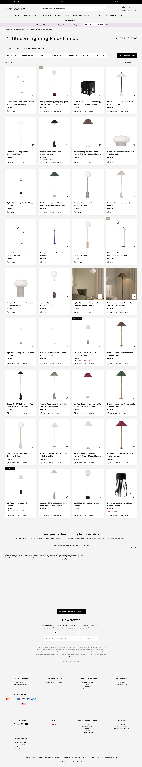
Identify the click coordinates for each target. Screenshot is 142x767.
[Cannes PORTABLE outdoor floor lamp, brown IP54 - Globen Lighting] (54, 493)
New (17, 16)
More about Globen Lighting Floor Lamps (32, 48)
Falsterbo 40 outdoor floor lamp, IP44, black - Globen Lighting (87, 103)
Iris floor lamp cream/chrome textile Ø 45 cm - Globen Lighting (87, 454)
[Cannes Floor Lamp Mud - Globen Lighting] (121, 192)
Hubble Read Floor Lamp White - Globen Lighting (53, 354)
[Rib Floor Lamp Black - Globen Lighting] (20, 493)
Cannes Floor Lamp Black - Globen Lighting (51, 152)
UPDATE (94, 25)
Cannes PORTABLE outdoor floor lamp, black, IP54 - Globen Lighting (20, 405)
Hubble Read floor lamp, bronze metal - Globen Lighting (120, 254)
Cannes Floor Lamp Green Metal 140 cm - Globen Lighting (53, 405)
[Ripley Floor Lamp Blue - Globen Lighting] (54, 242)
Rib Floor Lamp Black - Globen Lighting (19, 504)
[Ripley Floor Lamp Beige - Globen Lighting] (20, 342)
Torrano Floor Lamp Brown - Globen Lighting (52, 304)
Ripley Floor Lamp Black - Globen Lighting (20, 204)
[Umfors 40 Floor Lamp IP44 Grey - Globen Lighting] (20, 291)
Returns (87, 684)
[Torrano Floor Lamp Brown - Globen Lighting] (54, 291)
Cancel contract (87, 689)
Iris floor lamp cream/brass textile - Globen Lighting (54, 454)
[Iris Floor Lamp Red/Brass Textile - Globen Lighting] (121, 442)
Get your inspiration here (70, 611)
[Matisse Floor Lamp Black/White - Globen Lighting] (121, 90)
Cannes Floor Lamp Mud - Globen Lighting (121, 204)
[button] (33, 95)
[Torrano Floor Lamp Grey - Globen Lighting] (88, 192)
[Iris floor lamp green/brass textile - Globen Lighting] (121, 393)
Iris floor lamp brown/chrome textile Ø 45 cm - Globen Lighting (87, 152)
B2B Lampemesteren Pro (121, 728)
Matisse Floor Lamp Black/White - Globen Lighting (121, 103)
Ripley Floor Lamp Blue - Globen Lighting (53, 254)
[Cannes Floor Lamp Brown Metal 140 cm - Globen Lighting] (121, 291)
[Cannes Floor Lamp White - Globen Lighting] (20, 141)
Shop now (77, 25)
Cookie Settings (121, 726)
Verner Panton (20, 744)
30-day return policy (121, 684)
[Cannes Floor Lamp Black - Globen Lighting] (54, 141)
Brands (18, 29)
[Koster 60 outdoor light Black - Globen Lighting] (121, 493)
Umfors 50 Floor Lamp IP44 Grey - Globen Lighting (120, 152)
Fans (67, 16)
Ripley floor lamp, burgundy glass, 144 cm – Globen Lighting (54, 103)
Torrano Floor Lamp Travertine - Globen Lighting (87, 254)
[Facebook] (14, 724)
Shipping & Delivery (87, 682)
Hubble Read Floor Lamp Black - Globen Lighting (20, 254)
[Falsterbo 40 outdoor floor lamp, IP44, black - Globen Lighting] (88, 90)
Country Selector (88, 732)
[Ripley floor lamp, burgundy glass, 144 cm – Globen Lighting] (54, 90)
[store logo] (15, 8)
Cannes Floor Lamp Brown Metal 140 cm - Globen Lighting (120, 304)
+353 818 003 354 (20, 682)
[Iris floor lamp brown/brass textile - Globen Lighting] (121, 342)
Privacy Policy (88, 728)
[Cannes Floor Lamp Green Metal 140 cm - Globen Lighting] (54, 393)
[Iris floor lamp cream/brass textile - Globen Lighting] (54, 442)
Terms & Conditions (87, 726)
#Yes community (121, 724)
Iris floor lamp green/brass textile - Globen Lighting (121, 405)
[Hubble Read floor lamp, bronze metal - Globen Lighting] (121, 242)
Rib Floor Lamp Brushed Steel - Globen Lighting (86, 354)
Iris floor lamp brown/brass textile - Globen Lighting (121, 354)
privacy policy (72, 656)
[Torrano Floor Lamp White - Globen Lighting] (20, 442)
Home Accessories (20, 749)
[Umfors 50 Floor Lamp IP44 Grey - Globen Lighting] (121, 141)
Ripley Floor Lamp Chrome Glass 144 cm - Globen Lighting (87, 304)
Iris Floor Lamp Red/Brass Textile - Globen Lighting (121, 454)
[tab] (11, 55)
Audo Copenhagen (20, 742)
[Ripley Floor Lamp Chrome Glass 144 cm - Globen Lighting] (88, 291)
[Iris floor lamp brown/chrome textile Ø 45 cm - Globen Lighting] (88, 141)
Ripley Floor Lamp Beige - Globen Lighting (20, 354)
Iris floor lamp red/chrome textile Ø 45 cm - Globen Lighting (87, 405)
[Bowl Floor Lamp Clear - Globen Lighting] (88, 493)
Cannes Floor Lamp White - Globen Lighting (18, 152)
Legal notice (87, 730)
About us (87, 724)
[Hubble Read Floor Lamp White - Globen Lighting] (54, 342)
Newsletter (121, 682)
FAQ (20, 686)
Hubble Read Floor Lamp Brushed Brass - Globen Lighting (20, 103)
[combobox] (73, 8)
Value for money (20, 746)
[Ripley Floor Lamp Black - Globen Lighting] (20, 192)
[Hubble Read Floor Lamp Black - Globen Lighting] (20, 242)
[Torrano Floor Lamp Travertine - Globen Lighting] (88, 242)
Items (9, 48)
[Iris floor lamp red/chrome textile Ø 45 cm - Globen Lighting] (88, 393)
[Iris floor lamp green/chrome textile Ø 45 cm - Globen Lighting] (54, 192)
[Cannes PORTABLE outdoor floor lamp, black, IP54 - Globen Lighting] (20, 393)
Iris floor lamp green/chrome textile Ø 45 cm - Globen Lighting (54, 204)
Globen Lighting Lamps (28, 29)
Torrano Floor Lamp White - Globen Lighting (18, 454)
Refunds (87, 686)
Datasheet (114, 511)
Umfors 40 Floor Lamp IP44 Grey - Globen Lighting (20, 304)
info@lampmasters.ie (20, 684)
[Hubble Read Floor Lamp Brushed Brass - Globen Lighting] (20, 90)
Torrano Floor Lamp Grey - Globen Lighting (85, 204)
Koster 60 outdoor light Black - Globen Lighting (120, 504)
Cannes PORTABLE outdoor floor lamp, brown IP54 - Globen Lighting (53, 504)
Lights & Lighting (10, 29)
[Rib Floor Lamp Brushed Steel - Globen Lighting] (88, 342)
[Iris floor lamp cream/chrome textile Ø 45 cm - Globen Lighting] (88, 442)
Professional (71, 20)
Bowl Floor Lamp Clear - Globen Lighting (87, 504)
